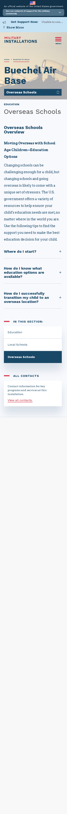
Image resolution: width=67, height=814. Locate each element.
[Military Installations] (20, 42)
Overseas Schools (21, 357)
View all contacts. (20, 400)
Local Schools (17, 344)
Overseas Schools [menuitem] (21, 92)
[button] (33, 12)
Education (15, 332)
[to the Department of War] (32, 3)
